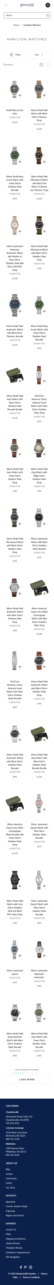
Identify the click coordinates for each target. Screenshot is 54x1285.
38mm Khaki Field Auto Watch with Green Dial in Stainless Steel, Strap (14, 476)
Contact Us (11, 1229)
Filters (18, 55)
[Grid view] (41, 64)
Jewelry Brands (13, 1243)
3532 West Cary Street (16, 1132)
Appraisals (10, 1202)
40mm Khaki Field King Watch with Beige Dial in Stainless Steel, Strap (39, 476)
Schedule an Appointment (18, 1252)
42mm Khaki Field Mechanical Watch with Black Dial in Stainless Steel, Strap (39, 253)
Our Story (10, 1187)
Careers (9, 1174)
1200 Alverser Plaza (15, 1148)
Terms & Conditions (31, 1277)
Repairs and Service (15, 1215)
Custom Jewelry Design (16, 1206)
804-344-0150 (12, 1155)
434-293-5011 (12, 1123)
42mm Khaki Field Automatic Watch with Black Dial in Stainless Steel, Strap (39, 688)
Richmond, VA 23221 (16, 1136)
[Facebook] (21, 1267)
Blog (8, 1169)
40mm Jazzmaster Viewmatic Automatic (39, 974)
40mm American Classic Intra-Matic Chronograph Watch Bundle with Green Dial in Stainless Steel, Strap (15, 834)
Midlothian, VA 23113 (16, 1152)
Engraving (10, 1211)
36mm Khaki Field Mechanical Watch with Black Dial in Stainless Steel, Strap (14, 545)
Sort (37, 55)
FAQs (8, 1234)
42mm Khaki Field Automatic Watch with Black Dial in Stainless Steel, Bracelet (14, 761)
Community (11, 1178)
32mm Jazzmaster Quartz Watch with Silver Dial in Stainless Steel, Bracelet (39, 908)
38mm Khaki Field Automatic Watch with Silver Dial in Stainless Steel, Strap (14, 615)
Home (16, 25)
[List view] (49, 64)
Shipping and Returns (16, 1239)
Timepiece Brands (14, 1248)
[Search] (47, 15)
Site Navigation (13, 1257)
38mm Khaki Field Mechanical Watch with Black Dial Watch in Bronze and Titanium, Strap (39, 183)
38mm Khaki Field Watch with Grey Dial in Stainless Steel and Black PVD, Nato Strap (14, 908)
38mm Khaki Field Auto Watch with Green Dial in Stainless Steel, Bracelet (39, 1040)
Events (9, 1183)
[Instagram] (30, 1267)
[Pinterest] (25, 1267)
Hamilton (14, 117)
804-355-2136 (12, 1139)
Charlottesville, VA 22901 (17, 1120)
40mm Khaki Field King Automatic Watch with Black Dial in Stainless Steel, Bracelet (14, 1040)
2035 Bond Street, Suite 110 (19, 1116)
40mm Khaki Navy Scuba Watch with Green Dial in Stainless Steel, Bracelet (14, 183)
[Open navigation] (5, 5)
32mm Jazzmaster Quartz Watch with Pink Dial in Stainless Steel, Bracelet (39, 831)
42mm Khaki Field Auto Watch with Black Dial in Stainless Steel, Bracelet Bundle (14, 403)
